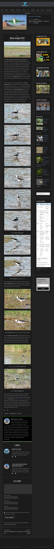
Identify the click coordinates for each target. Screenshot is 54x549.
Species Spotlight (49, 10)
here (5, 79)
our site (36, 19)
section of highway (18, 96)
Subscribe (43, 288)
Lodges (38, 10)
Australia (6, 413)
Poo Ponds (21, 71)
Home (2, 10)
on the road (18, 86)
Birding (24, 10)
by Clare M (17, 40)
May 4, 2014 (12, 40)
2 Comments (23, 40)
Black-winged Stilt (17, 38)
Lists (28, 10)
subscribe (40, 21)
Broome (19, 413)
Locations (33, 10)
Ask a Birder (12, 10)
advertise (35, 21)
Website (6, 506)
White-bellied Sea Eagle (21, 398)
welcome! (36, 22)
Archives (6, 10)
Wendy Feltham (16, 449)
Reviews (42, 10)
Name (7, 495)
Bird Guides (18, 10)
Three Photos (27, 13)
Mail (7, 500)
